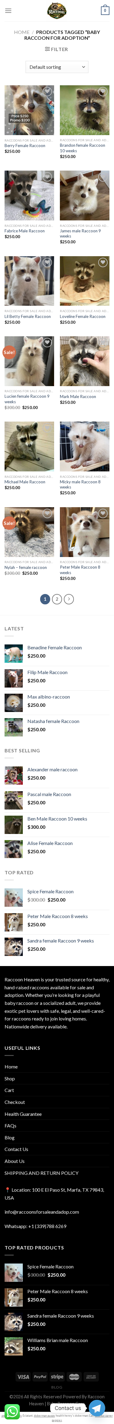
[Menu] (8, 10)
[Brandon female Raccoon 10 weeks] (84, 110)
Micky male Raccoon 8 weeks (80, 484)
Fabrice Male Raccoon (25, 230)
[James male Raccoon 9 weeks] (84, 195)
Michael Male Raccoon (25, 481)
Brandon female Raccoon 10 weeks (82, 148)
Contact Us (16, 1149)
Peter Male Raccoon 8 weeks (80, 570)
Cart (9, 1090)
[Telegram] (97, 1408)
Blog (10, 1137)
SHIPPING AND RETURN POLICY (41, 1173)
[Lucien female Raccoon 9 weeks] (29, 361)
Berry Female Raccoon (25, 145)
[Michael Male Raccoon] (29, 446)
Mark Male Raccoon (78, 396)
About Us (15, 1161)
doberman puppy (44, 1415)
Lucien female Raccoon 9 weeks (27, 399)
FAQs (10, 1125)
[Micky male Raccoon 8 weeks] (84, 446)
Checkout (15, 1102)
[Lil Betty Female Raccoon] (29, 281)
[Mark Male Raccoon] (84, 361)
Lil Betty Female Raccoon (28, 316)
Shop (10, 1078)
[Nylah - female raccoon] (29, 532)
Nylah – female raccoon (26, 567)
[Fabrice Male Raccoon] (29, 195)
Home (21, 32)
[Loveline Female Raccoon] (84, 281)
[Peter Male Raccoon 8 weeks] (84, 532)
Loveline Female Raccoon (82, 316)
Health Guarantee (23, 1114)
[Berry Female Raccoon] (29, 110)
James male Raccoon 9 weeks (80, 233)
